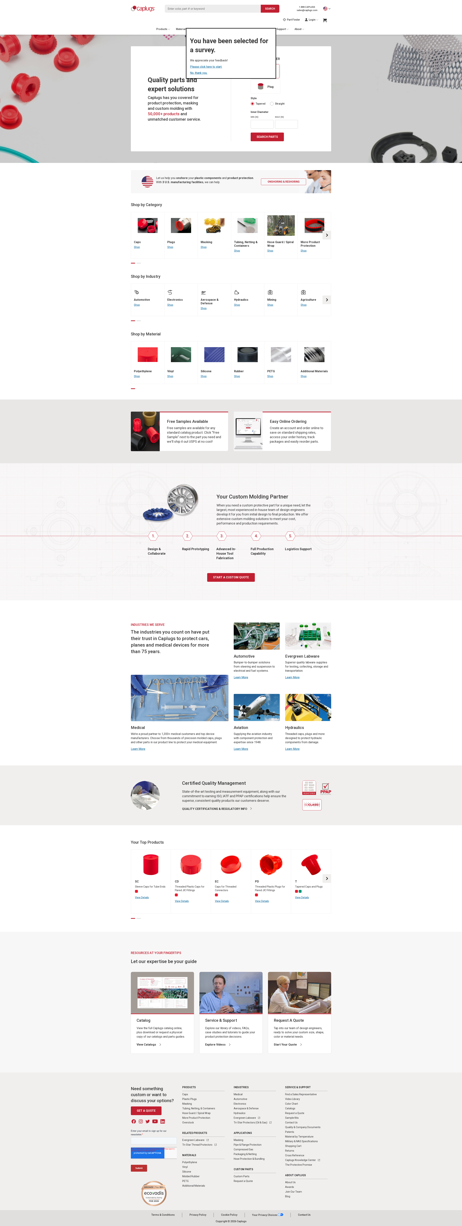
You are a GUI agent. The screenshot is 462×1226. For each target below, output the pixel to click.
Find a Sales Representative (301, 1094)
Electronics (240, 1103)
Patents (289, 1131)
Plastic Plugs (189, 1099)
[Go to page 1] (133, 263)
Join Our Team (293, 1191)
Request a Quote (243, 1181)
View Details (142, 897)
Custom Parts (241, 1176)
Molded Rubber (191, 1176)
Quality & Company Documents (303, 1127)
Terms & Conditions (163, 1214)
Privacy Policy (197, 1214)
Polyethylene (189, 1162)
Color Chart (291, 1103)
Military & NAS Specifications (301, 1141)
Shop (137, 247)
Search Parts (267, 137)
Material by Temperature (299, 1136)
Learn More (138, 749)
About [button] (298, 29)
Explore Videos (215, 1044)
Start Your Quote (285, 1044)
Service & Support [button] (275, 29)
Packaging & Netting (245, 1154)
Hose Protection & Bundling (249, 1158)
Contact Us (291, 1122)
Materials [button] (181, 29)
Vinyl (185, 1166)
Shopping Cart (293, 1146)
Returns (289, 1150)
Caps (185, 1094)
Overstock (188, 1122)
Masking (187, 1103)
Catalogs (290, 1108)
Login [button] (312, 19)
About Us (290, 1182)
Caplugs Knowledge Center (300, 1160)
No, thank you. (198, 73)
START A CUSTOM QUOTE (231, 577)
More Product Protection (196, 1117)
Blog (287, 1196)
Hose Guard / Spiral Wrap (196, 1113)
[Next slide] (326, 235)
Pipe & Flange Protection (247, 1144)
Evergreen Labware (193, 1140)
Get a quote (146, 1110)
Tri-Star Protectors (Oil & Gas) (251, 1122)
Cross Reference (294, 1155)
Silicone (186, 1171)
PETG (185, 1181)
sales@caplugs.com (307, 10)
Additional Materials (193, 1185)
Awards (289, 1187)
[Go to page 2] (139, 263)
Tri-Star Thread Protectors (197, 1144)
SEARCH (270, 8)
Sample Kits (292, 1117)
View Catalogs (146, 1044)
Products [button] (161, 29)
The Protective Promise (298, 1164)
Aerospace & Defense (246, 1108)
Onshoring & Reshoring (284, 181)
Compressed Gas (243, 1149)
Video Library (292, 1099)
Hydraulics (239, 1113)
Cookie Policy (229, 1214)
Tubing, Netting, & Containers (198, 1108)
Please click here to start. (206, 66)
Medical (238, 1094)
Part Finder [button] (293, 19)
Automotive (240, 1099)
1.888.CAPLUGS (307, 7)
